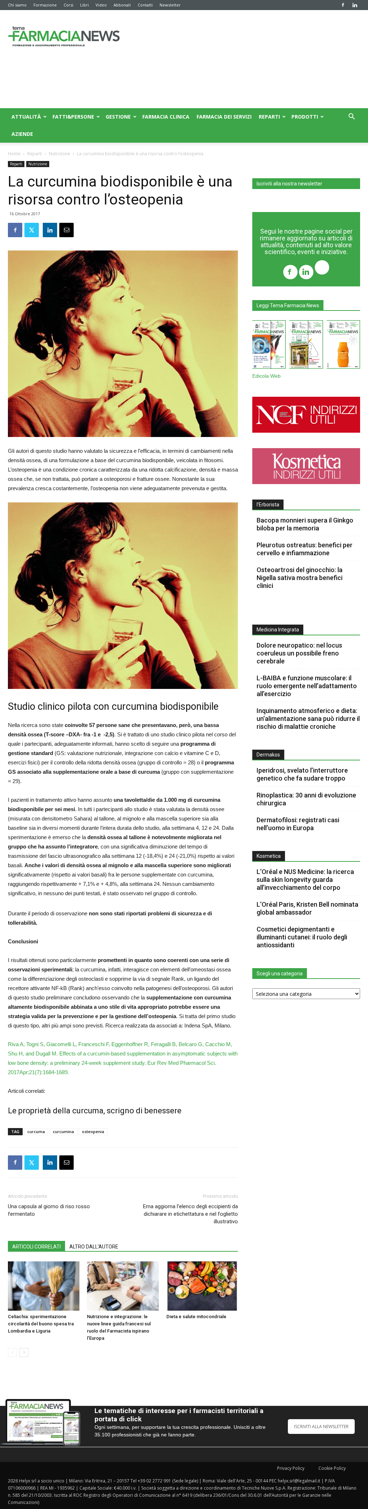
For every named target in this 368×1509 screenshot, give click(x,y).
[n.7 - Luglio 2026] (306, 346)
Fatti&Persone (73, 116)
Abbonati (122, 5)
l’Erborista (268, 504)
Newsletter (170, 5)
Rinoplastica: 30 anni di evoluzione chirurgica (306, 799)
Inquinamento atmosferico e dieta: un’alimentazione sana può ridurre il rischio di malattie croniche (308, 718)
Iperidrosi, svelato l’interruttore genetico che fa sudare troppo (302, 774)
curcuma (36, 1131)
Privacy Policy (290, 1468)
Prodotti (304, 116)
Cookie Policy (332, 1468)
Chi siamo (17, 5)
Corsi (68, 5)
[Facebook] (342, 5)
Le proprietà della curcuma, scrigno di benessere (94, 1110)
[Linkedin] (354, 5)
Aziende (22, 133)
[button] (351, 117)
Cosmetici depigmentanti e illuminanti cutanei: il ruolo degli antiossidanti (302, 937)
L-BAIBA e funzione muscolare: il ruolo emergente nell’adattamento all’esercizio (307, 686)
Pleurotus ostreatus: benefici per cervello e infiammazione (305, 549)
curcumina (63, 1131)
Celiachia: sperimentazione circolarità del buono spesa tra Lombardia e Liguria (41, 1324)
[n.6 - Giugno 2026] (343, 346)
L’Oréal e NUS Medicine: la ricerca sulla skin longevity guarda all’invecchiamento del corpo (305, 879)
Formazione (45, 5)
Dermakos (268, 755)
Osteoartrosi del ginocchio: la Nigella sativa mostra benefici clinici (299, 577)
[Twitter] (322, 268)
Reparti (269, 116)
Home (14, 154)
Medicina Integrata (278, 629)
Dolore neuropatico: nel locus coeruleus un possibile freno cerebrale (299, 653)
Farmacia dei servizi (224, 116)
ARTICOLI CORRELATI (36, 1247)
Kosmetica (269, 856)
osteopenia (93, 1131)
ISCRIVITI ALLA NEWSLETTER (321, 1426)
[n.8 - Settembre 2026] (269, 346)
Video (101, 5)
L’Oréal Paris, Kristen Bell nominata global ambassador (307, 908)
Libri (84, 5)
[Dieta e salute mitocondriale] (202, 1286)
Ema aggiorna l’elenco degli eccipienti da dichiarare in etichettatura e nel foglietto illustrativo (190, 1214)
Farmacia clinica (165, 116)
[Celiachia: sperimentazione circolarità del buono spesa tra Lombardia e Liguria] (43, 1286)
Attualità (26, 116)
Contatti (145, 5)
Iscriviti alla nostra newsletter (289, 184)
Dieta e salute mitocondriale (196, 1316)
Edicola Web (266, 376)
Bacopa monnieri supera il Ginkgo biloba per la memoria (305, 524)
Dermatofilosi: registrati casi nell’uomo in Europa (298, 824)
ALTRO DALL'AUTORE (93, 1247)
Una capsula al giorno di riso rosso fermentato (49, 1210)
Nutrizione (59, 154)
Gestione (118, 116)
